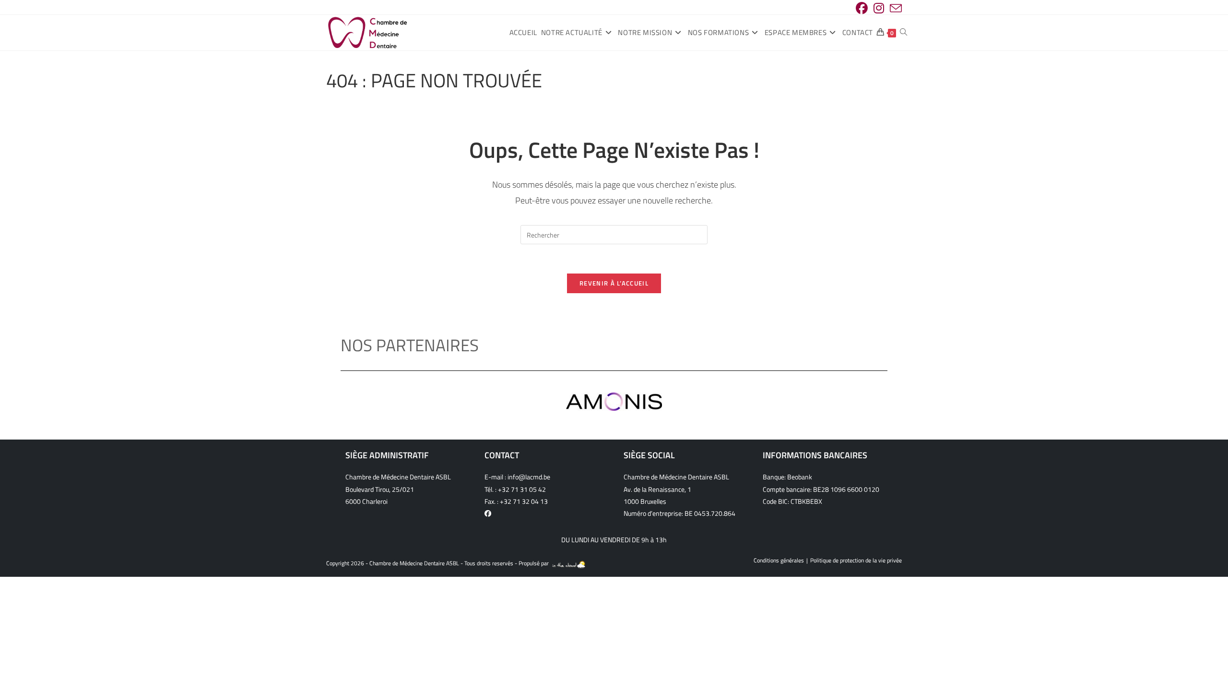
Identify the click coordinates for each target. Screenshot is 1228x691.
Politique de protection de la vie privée (856, 560)
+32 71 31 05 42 (522, 489)
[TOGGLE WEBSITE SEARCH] (903, 32)
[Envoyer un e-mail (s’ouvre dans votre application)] (894, 8)
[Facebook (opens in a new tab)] (862, 8)
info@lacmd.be (529, 477)
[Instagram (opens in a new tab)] (879, 8)
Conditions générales (779, 560)
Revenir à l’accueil (614, 283)
